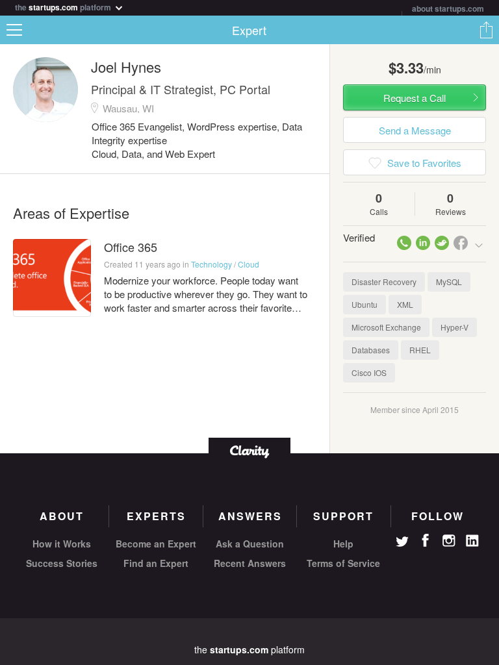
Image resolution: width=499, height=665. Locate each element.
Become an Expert (156, 543)
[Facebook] (425, 540)
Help (343, 543)
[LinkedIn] (472, 540)
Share (486, 30)
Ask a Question (250, 543)
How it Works (61, 543)
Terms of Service (343, 563)
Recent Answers (250, 563)
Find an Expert (155, 563)
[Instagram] (448, 540)
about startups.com (448, 8)
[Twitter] (402, 542)
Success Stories (61, 563)
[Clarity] (249, 450)
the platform (64, 6)
